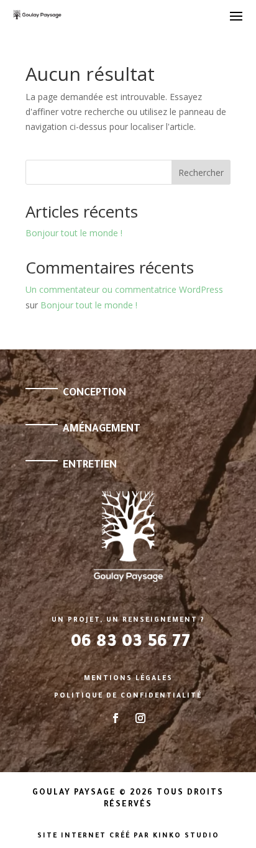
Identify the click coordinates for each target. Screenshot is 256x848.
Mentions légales (128, 679)
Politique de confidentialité (128, 696)
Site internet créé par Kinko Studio (128, 836)
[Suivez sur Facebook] (116, 718)
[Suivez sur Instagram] (140, 718)
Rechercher (201, 172)
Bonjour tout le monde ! (73, 233)
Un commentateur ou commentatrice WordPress (124, 289)
